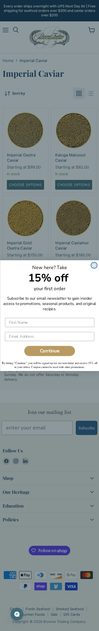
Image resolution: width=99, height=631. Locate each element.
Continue (49, 350)
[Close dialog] (94, 265)
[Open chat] (17, 614)
